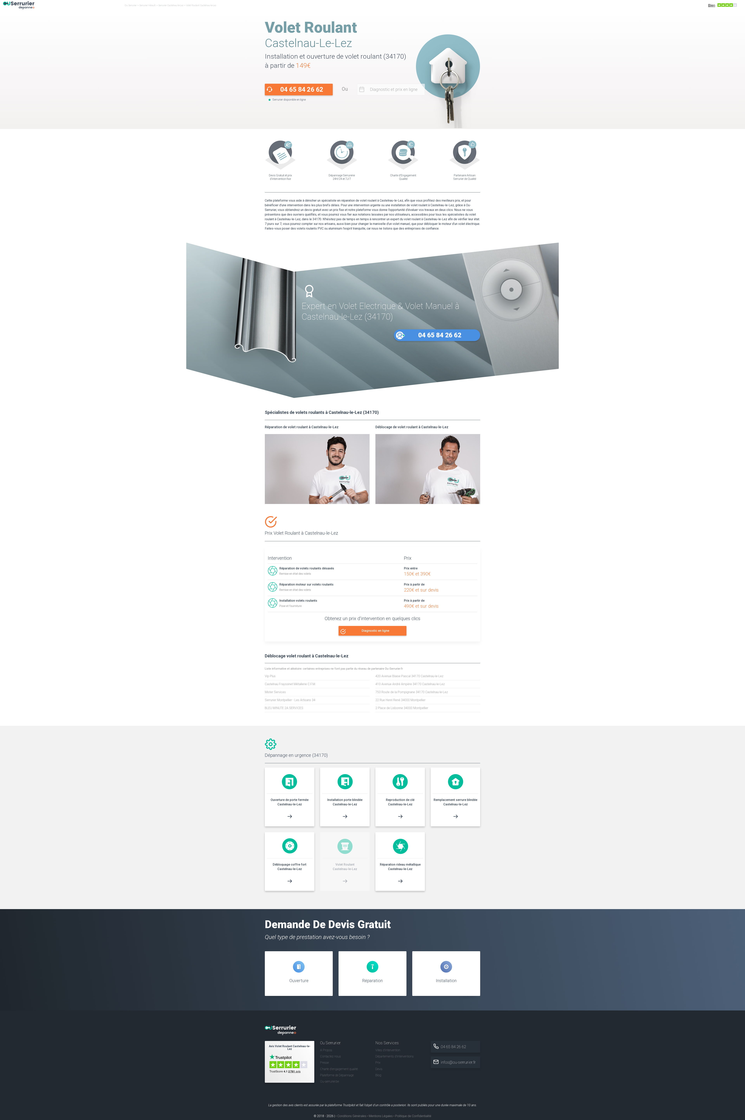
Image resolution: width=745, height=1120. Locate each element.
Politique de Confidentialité (413, 1116)
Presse (324, 1062)
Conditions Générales (351, 1116)
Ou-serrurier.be (329, 1081)
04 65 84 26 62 (301, 89)
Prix (377, 1062)
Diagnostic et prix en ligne (394, 89)
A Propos (326, 1050)
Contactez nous (330, 1056)
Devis (378, 1069)
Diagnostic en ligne (375, 631)
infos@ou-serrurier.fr (458, 1062)
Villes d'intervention (387, 1050)
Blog (378, 1075)
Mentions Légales (381, 1116)
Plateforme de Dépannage (337, 1075)
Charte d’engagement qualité (339, 1069)
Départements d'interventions (394, 1056)
